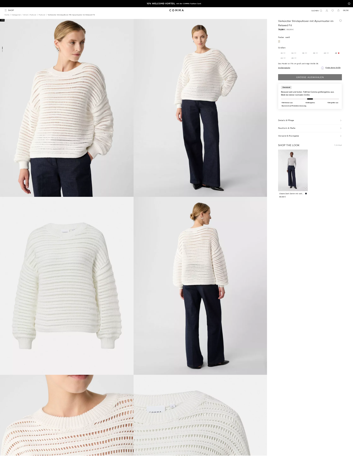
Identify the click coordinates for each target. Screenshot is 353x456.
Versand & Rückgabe (288, 136)
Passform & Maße (286, 128)
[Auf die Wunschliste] (340, 20)
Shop (11, 10)
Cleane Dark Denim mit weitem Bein (291, 193)
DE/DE (346, 10)
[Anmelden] (327, 10)
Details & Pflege (286, 120)
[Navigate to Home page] (176, 10)
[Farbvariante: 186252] (306, 193)
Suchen (315, 11)
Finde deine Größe (333, 67)
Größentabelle (284, 68)
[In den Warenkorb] (305, 183)
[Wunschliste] (332, 10)
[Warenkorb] (338, 10)
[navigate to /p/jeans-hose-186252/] (293, 170)
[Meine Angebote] (348, 3)
